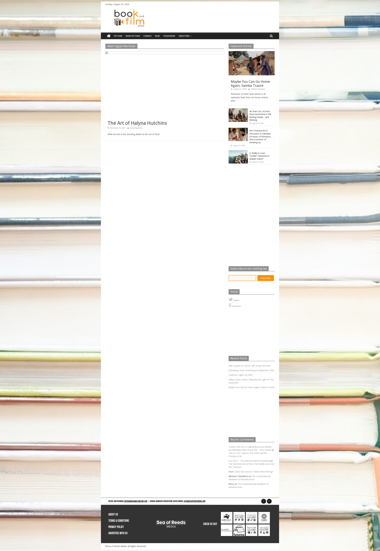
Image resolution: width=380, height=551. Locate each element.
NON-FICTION (133, 35)
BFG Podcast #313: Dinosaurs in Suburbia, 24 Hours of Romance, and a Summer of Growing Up (260, 136)
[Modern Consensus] (226, 526)
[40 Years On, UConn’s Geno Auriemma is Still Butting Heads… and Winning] (238, 110)
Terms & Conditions (118, 521)
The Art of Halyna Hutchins (137, 123)
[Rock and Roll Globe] (251, 526)
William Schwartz (258, 89)
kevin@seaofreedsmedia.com (194, 501)
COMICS (147, 35)
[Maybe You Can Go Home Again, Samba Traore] (252, 52)
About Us (113, 515)
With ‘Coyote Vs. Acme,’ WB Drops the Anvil (249, 365)
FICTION (118, 35)
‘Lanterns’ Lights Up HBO (240, 375)
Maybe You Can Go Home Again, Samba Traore (250, 83)
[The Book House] (239, 526)
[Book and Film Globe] (108, 36)
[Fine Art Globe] (251, 513)
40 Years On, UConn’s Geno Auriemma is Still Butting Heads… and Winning (260, 115)
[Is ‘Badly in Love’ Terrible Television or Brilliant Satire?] (238, 151)
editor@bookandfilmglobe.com (135, 501)
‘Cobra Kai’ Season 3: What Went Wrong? (253, 471)
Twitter (236, 300)
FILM (157, 35)
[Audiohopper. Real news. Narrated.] (226, 513)
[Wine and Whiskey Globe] (264, 526)
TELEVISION (169, 35)
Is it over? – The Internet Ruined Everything (249, 460)
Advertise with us (118, 533)
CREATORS (184, 35)
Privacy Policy (116, 527)
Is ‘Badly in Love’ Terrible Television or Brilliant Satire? (259, 156)
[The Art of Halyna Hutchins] (164, 53)
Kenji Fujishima (136, 128)
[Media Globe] (264, 513)
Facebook (236, 306)
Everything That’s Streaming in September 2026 (251, 370)
